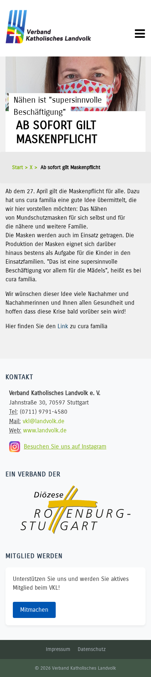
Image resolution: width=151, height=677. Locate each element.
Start (17, 167)
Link (63, 326)
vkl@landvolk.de (44, 421)
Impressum (58, 649)
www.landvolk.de (45, 430)
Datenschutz (92, 649)
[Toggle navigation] (140, 34)
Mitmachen (34, 609)
